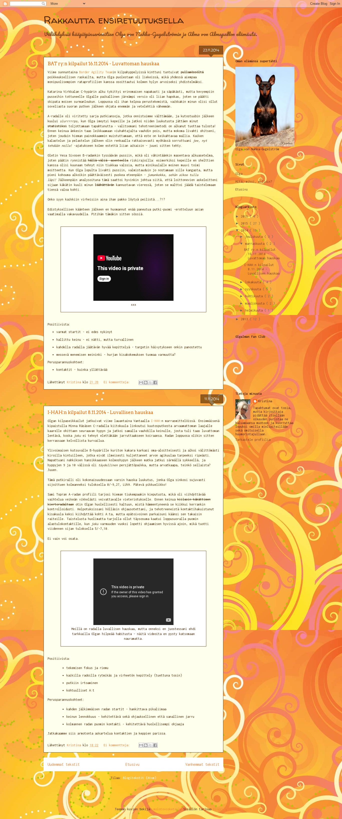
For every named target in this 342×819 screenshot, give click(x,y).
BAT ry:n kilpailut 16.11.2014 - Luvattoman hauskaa (103, 63)
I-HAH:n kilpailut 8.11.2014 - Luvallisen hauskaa (100, 412)
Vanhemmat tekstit (202, 764)
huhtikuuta (254, 296)
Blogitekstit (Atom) (139, 778)
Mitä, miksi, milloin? (253, 182)
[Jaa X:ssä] (150, 382)
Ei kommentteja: (118, 382)
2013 (245, 319)
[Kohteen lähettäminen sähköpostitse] (140, 382)
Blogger (219, 809)
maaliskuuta (255, 303)
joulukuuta (254, 236)
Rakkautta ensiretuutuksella (114, 20)
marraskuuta (255, 244)
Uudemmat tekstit (64, 764)
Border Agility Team (95, 72)
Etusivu (132, 764)
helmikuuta (254, 310)
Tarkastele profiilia (252, 440)
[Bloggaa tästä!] (145, 382)
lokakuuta (254, 282)
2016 (245, 216)
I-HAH (155, 421)
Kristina (265, 401)
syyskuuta (254, 289)
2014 (245, 230)
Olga (238, 174)
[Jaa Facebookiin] (155, 382)
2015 (245, 223)
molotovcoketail (166, 809)
